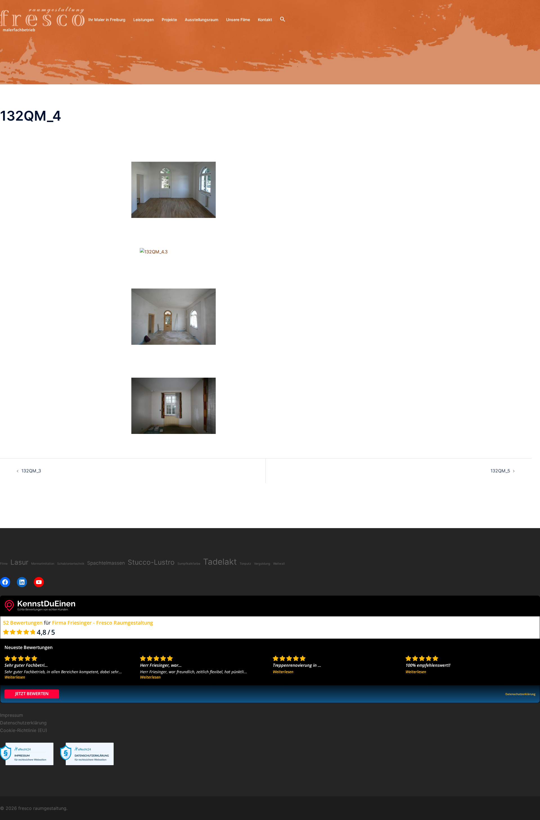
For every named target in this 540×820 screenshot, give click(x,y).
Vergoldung (262, 564)
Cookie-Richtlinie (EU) (23, 730)
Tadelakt (220, 562)
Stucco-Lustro (151, 562)
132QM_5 (500, 471)
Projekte (169, 19)
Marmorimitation (42, 564)
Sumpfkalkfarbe (188, 564)
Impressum (11, 715)
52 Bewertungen (22, 622)
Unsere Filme (238, 19)
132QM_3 (31, 471)
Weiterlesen (14, 677)
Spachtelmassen (106, 563)
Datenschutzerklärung (23, 723)
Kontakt (265, 19)
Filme (4, 564)
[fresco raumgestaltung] (42, 19)
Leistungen (143, 19)
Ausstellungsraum (201, 19)
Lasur (19, 562)
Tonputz (245, 564)
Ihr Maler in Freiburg (106, 19)
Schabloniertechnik (70, 564)
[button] (282, 19)
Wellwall (279, 564)
